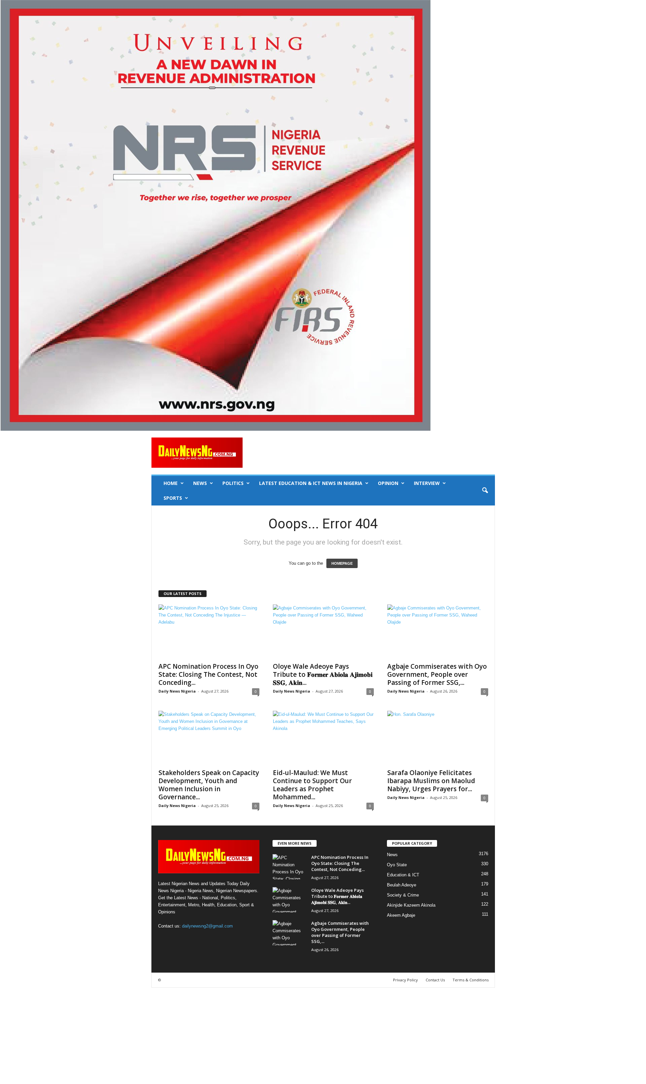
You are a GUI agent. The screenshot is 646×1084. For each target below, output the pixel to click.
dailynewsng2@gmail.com (207, 926)
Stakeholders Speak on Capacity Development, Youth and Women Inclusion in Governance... (208, 784)
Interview (427, 483)
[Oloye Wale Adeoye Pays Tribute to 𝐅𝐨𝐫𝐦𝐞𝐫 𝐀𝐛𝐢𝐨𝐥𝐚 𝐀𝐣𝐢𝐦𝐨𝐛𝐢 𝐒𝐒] (323, 631)
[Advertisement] (202, 1035)
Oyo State (397, 864)
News (200, 483)
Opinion (388, 483)
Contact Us (435, 979)
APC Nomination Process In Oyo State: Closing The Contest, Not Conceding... (208, 674)
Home (171, 483)
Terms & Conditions (471, 979)
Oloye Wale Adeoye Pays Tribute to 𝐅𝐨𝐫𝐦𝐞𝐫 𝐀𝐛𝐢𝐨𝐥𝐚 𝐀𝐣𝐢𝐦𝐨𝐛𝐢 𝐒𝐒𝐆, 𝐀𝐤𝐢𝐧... (322, 674)
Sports (173, 498)
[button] (484, 490)
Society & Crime (403, 895)
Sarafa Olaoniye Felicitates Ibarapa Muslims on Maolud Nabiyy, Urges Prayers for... (431, 780)
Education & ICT (403, 874)
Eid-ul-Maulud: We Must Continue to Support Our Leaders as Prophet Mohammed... (312, 784)
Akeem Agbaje (401, 915)
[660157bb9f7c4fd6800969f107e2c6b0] (323, 215)
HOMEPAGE (342, 563)
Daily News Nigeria (177, 691)
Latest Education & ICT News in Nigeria (310, 483)
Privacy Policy (405, 979)
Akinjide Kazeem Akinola (411, 905)
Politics (233, 483)
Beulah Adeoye (401, 884)
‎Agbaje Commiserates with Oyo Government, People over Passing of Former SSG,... (437, 674)
